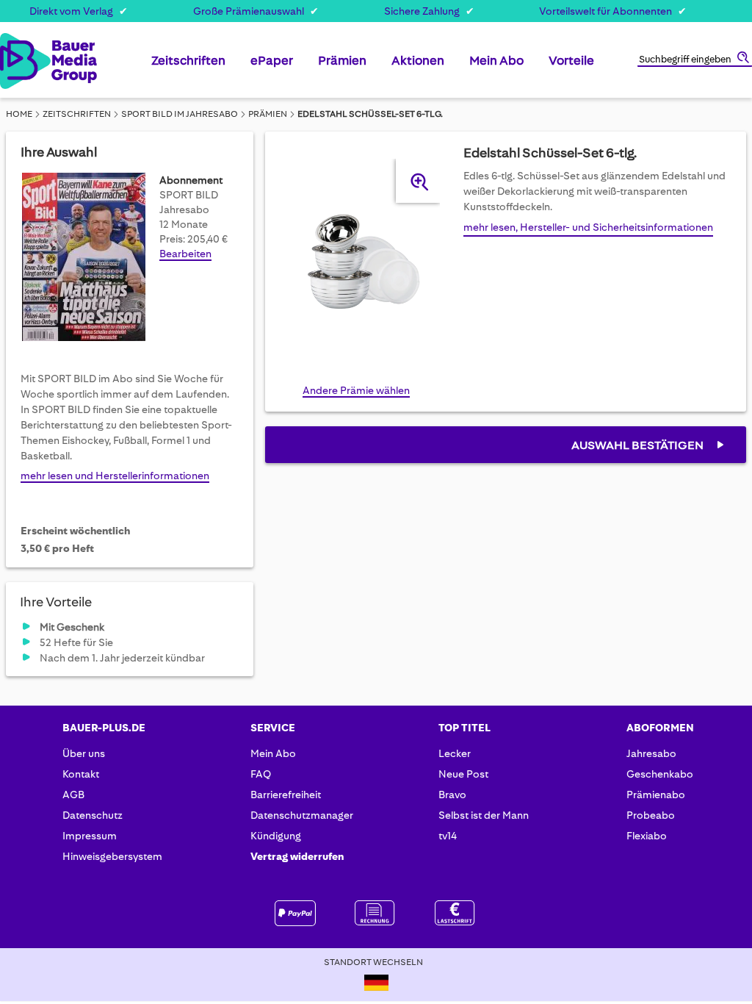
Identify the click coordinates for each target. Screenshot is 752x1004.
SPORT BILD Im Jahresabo (179, 114)
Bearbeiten (185, 253)
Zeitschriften (77, 114)
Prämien (267, 114)
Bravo (452, 794)
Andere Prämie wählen (356, 390)
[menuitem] (188, 66)
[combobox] (694, 60)
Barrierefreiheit (285, 794)
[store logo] (14, 61)
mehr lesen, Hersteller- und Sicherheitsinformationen (588, 227)
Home (19, 114)
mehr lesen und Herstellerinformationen (115, 475)
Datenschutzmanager (301, 815)
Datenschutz (92, 815)
